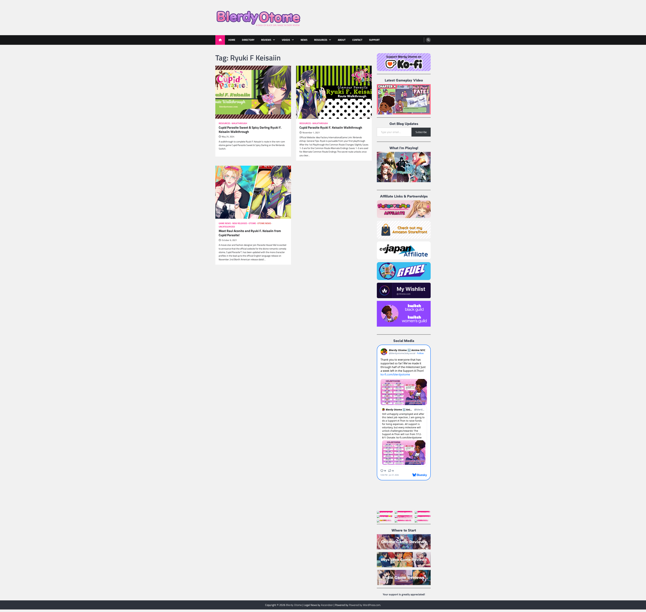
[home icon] (220, 40)
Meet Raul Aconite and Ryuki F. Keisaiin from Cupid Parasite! (250, 233)
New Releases (239, 223)
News (304, 40)
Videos (286, 40)
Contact (357, 40)
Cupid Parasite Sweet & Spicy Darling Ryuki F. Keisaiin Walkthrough (250, 129)
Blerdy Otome (294, 605)
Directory (248, 40)
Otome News (264, 223)
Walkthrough (239, 123)
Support (374, 40)
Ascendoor (327, 605)
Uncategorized (227, 226)
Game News (225, 223)
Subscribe (421, 132)
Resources (320, 40)
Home (231, 40)
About (342, 40)
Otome (252, 223)
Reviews (266, 40)
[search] (428, 39)
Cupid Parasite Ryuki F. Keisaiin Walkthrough (330, 127)
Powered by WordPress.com (364, 605)
